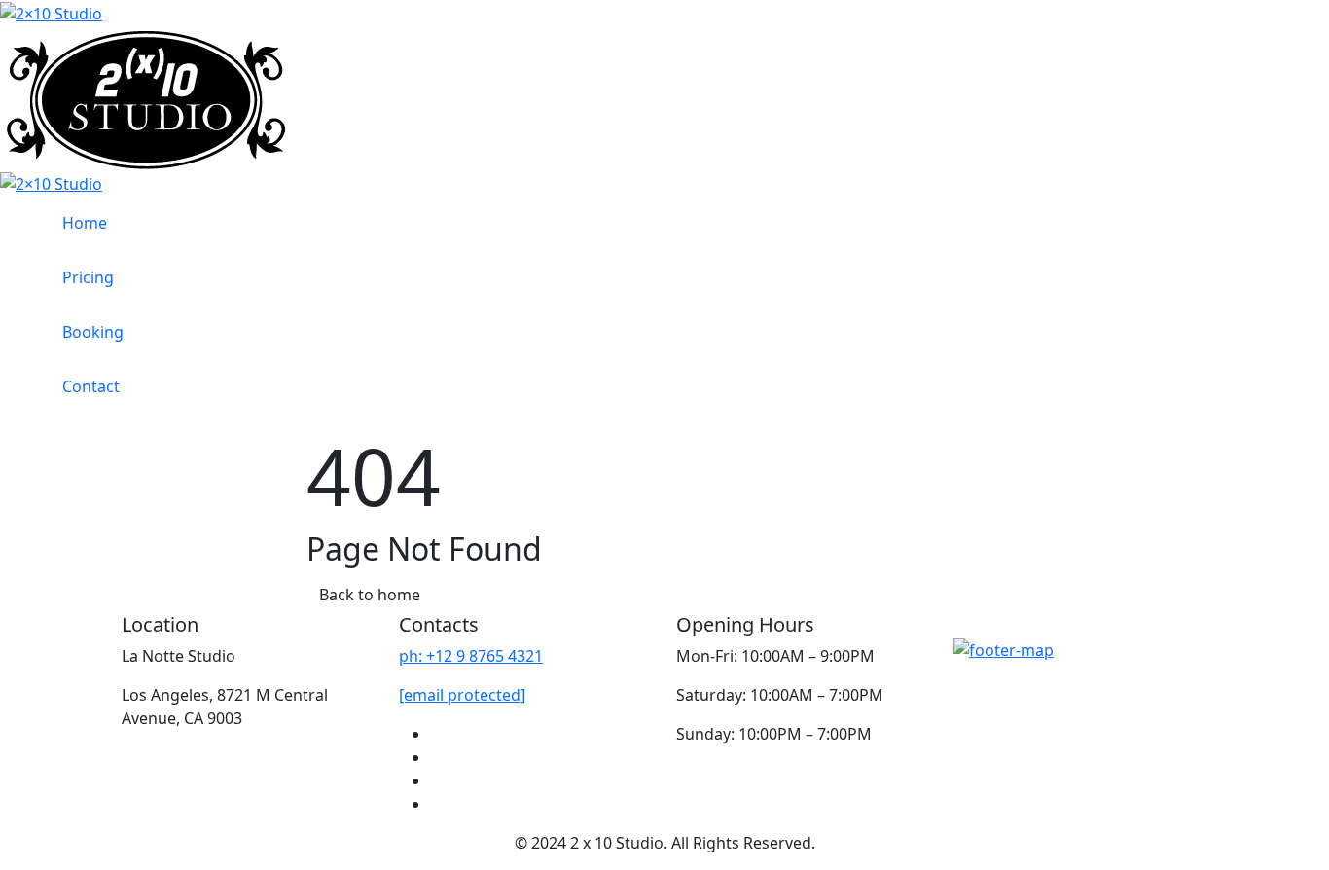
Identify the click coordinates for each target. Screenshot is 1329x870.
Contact (91, 386)
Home (84, 223)
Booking (93, 332)
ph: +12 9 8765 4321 (471, 656)
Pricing (88, 277)
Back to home (369, 594)
